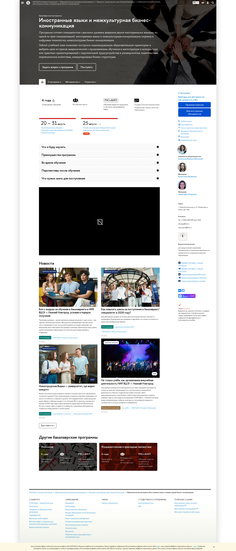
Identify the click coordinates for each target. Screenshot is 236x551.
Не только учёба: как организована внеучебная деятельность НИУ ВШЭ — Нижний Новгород (127, 382)
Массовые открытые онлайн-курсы (187, 512)
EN (198, 2)
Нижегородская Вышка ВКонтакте (193, 274)
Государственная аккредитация (146, 104)
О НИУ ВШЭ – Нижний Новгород (41, 503)
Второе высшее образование (76, 509)
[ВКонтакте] (179, 290)
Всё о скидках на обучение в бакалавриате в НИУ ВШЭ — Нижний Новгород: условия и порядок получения (66, 312)
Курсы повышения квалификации (77, 518)
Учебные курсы (186, 121)
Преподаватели (187, 124)
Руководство (33, 506)
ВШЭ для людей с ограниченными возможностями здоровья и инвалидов (43, 522)
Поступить (87, 67)
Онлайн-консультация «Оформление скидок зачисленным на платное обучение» (99, 129)
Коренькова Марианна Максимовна (190, 159)
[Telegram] (183, 290)
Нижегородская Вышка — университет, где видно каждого (67, 387)
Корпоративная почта (146, 503)
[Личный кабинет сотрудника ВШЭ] (208, 3)
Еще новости (47, 425)
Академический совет (189, 140)
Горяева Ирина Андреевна (187, 194)
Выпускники (69, 531)
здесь (158, 546)
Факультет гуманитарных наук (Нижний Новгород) (106, 492)
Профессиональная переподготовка (78, 521)
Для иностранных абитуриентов (194, 112)
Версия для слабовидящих (38, 518)
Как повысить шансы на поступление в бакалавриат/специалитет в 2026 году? (130, 311)
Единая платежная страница (39, 527)
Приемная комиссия (194, 104)
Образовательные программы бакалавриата (70, 492)
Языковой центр (71, 528)
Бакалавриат (69, 503)
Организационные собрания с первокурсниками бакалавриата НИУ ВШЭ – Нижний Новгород (57, 130)
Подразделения (34, 515)
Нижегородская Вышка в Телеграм (193, 278)
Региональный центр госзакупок (76, 525)
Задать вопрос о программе (57, 67)
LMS (139, 506)
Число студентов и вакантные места (194, 128)
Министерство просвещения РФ (186, 509)
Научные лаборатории (110, 503)
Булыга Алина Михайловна (187, 177)
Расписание (185, 137)
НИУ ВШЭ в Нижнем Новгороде (40, 492)
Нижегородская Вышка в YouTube (193, 281)
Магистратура (70, 506)
